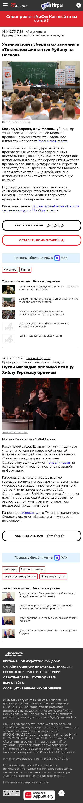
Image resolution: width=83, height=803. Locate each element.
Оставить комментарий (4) (41, 240)
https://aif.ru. (55, 776)
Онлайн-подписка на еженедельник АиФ (37, 666)
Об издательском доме (40, 661)
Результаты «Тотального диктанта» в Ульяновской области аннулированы (41, 313)
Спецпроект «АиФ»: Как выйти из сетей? (41, 18)
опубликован (59, 462)
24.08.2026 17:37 (12, 358)
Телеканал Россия (15, 432)
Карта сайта (13, 683)
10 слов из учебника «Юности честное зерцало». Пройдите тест (40, 208)
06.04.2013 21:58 (12, 31)
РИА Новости (20, 122)
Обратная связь (16, 677)
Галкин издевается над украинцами (40, 335)
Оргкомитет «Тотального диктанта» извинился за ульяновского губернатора (48, 300)
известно (29, 513)
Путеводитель (44, 677)
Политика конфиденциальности (26, 782)
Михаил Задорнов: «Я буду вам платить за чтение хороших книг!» (44, 325)
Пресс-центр (13, 672)
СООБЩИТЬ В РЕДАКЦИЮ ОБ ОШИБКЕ (32, 688)
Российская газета (53, 141)
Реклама (10, 661)
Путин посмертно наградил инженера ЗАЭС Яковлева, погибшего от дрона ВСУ (45, 607)
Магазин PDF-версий (44, 672)
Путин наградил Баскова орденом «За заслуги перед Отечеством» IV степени (47, 595)
